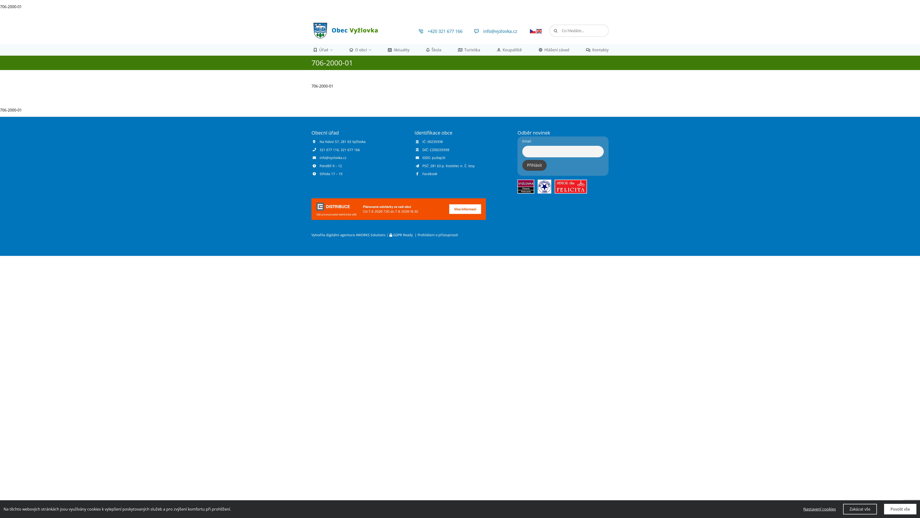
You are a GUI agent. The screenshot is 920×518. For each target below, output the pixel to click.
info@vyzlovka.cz (500, 31)
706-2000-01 (11, 6)
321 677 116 (329, 149)
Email (526, 141)
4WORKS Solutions (370, 235)
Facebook (429, 173)
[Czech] (533, 30)
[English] (539, 30)
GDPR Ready (403, 235)
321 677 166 (350, 149)
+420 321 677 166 (445, 31)
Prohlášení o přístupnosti (438, 235)
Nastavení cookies (819, 509)
